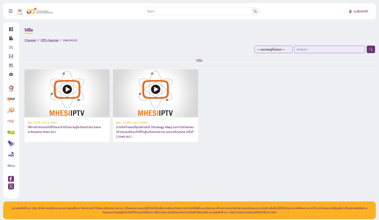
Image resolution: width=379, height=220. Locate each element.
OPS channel (49, 40)
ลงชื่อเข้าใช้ (360, 11)
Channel (30, 40)
